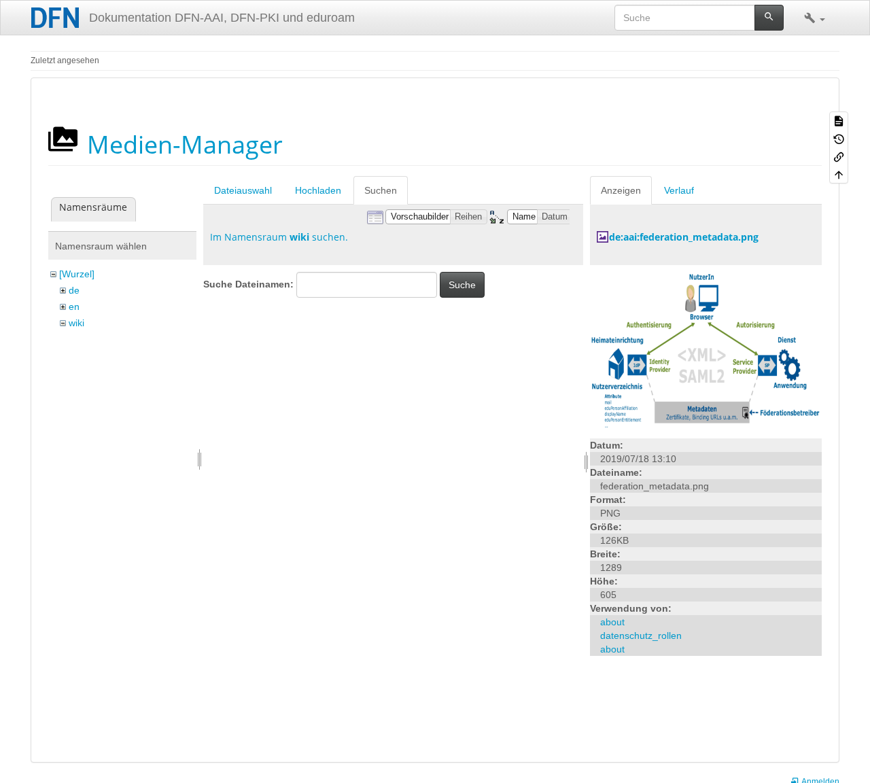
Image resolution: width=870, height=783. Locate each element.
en (74, 306)
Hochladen (318, 190)
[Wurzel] (76, 273)
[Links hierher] (839, 156)
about (612, 621)
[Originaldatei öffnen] (706, 350)
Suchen (380, 190)
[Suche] (769, 18)
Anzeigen (621, 190)
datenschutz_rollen (641, 635)
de (74, 290)
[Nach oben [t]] (839, 174)
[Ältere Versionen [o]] (839, 138)
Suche (462, 284)
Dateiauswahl (243, 190)
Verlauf (679, 190)
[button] (814, 18)
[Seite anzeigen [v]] (839, 120)
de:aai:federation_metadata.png (684, 236)
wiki (76, 322)
